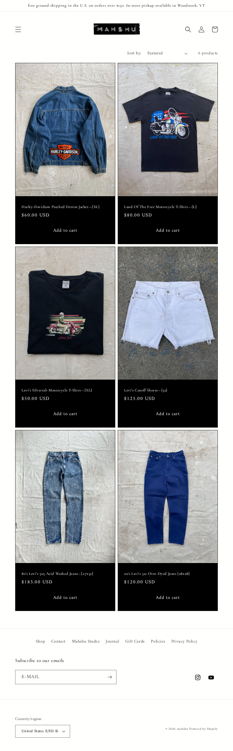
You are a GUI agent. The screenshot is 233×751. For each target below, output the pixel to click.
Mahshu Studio (86, 641)
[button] (18, 29)
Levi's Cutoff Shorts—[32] (145, 390)
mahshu (182, 729)
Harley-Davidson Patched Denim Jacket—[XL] (61, 206)
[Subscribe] (109, 677)
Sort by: (134, 53)
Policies (158, 641)
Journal (112, 641)
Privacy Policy (184, 641)
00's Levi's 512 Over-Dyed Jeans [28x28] (157, 573)
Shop (40, 641)
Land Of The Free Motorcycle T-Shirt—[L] (160, 206)
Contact (58, 641)
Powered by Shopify (203, 729)
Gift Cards (135, 641)
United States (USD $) (40, 731)
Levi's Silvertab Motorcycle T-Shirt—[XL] (57, 390)
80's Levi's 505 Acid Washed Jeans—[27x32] (57, 573)
